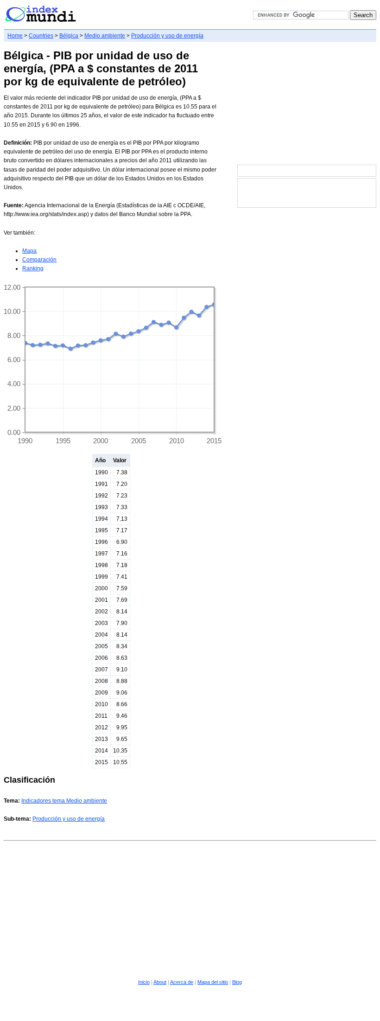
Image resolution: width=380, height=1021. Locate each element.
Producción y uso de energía (167, 35)
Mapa (29, 251)
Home (15, 35)
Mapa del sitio (212, 982)
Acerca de (181, 982)
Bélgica (68, 35)
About (159, 982)
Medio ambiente (104, 35)
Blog (237, 982)
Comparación (39, 259)
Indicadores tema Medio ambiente (64, 801)
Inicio (144, 982)
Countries (41, 35)
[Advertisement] (306, 104)
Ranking (33, 268)
